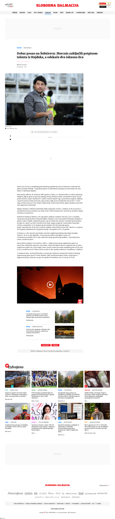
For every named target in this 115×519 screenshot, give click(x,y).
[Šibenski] (75, 497)
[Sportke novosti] (36, 493)
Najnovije (22, 13)
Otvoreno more (80, 13)
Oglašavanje (75, 503)
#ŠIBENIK (55, 345)
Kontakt (67, 503)
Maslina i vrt (70, 13)
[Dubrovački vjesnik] (52, 497)
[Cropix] (39, 497)
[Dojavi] (9, 5)
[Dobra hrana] (71, 493)
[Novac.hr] (102, 493)
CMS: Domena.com (71, 512)
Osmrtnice (100, 13)
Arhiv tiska (91, 13)
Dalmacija (48, 13)
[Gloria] (58, 493)
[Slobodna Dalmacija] (57, 5)
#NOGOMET (45, 345)
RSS (93, 503)
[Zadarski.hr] (65, 497)
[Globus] (43, 493)
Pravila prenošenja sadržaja (34, 503)
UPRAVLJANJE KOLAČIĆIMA (57, 509)
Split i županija (38, 13)
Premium (14, 13)
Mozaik (55, 13)
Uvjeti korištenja (19, 503)
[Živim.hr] (51, 493)
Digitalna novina (85, 503)
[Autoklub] (90, 493)
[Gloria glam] (63, 493)
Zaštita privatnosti (49, 503)
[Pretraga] (109, 7)
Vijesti (29, 13)
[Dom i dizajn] (81, 493)
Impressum (60, 503)
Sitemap (98, 503)
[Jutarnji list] (15, 493)
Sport (61, 13)
